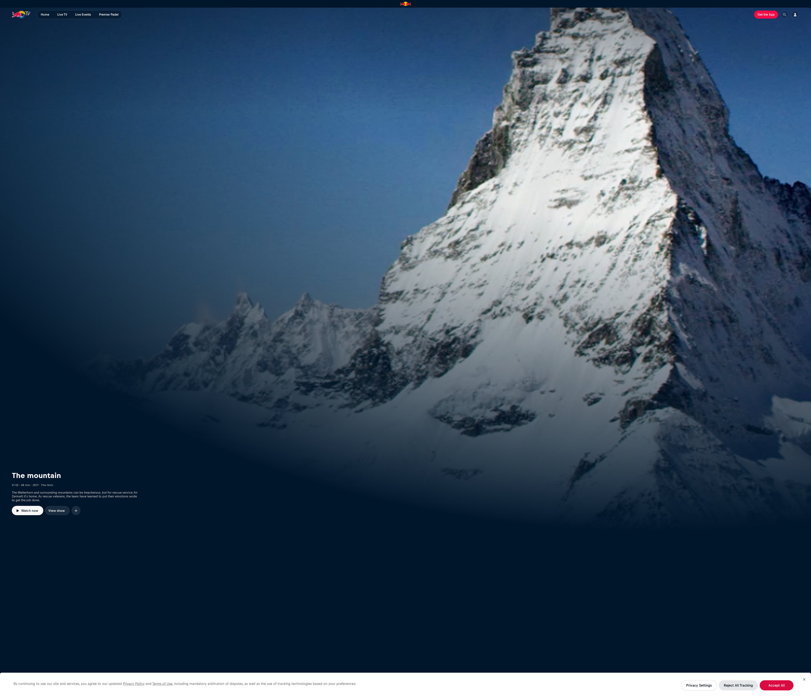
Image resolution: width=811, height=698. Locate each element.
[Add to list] (76, 510)
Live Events (83, 14)
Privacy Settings (699, 685)
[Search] (785, 15)
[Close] (804, 679)
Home (45, 14)
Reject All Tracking (738, 685)
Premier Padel (108, 14)
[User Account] (795, 15)
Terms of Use (162, 684)
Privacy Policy (133, 684)
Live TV (62, 14)
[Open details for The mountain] (405, 269)
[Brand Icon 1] (405, 4)
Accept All (776, 685)
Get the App (766, 14)
